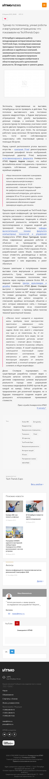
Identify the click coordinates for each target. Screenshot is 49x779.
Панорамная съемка (29, 459)
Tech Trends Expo (14, 479)
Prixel (35, 434)
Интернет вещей (28, 450)
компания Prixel (21, 149)
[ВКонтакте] (5, 18)
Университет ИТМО (24, 630)
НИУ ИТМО (25, 463)
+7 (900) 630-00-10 (9, 710)
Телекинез (25, 434)
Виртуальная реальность (30, 446)
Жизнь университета (11, 703)
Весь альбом (36, 484)
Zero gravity (37, 422)
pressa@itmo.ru (8, 724)
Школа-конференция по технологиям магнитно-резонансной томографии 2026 (24, 571)
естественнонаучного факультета (18, 158)
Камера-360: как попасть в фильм (12, 516)
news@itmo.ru (18, 614)
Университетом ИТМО (35, 755)
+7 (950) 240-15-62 (9, 716)
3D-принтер (26, 438)
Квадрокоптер (26, 426)
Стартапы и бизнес (10, 699)
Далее (39, 581)
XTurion (24, 455)
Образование (8, 695)
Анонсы (9, 565)
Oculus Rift (25, 422)
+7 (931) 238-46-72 (9, 713)
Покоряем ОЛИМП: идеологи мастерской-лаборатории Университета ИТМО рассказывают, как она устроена (14, 546)
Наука (5, 691)
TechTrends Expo (27, 442)
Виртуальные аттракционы (31, 430)
